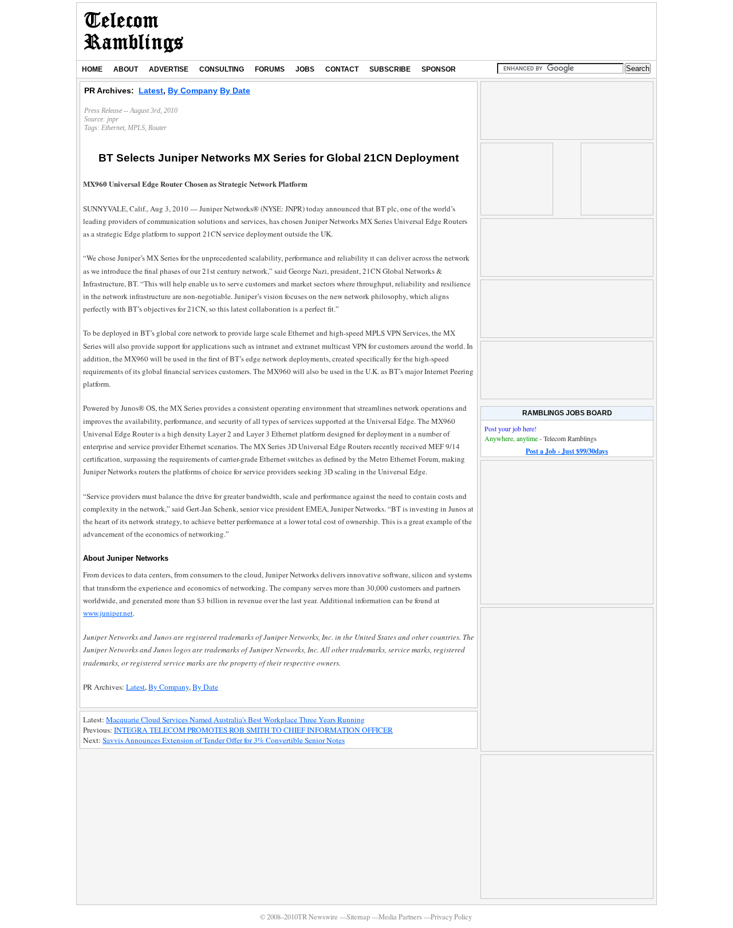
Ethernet (112, 128)
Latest (151, 90)
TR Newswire (133, 31)
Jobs (304, 69)
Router (157, 128)
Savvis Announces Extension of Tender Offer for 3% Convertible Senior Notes (224, 740)
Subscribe (390, 69)
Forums (270, 69)
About (125, 69)
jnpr (113, 119)
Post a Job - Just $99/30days (567, 451)
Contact (341, 69)
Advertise (168, 69)
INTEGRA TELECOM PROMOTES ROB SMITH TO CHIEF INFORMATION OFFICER (253, 730)
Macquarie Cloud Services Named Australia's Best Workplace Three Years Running (235, 719)
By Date (235, 90)
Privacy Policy (451, 917)
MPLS (136, 128)
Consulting (221, 69)
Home (92, 69)
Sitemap (358, 917)
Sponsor (438, 69)
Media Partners (400, 917)
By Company (193, 90)
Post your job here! (510, 428)
